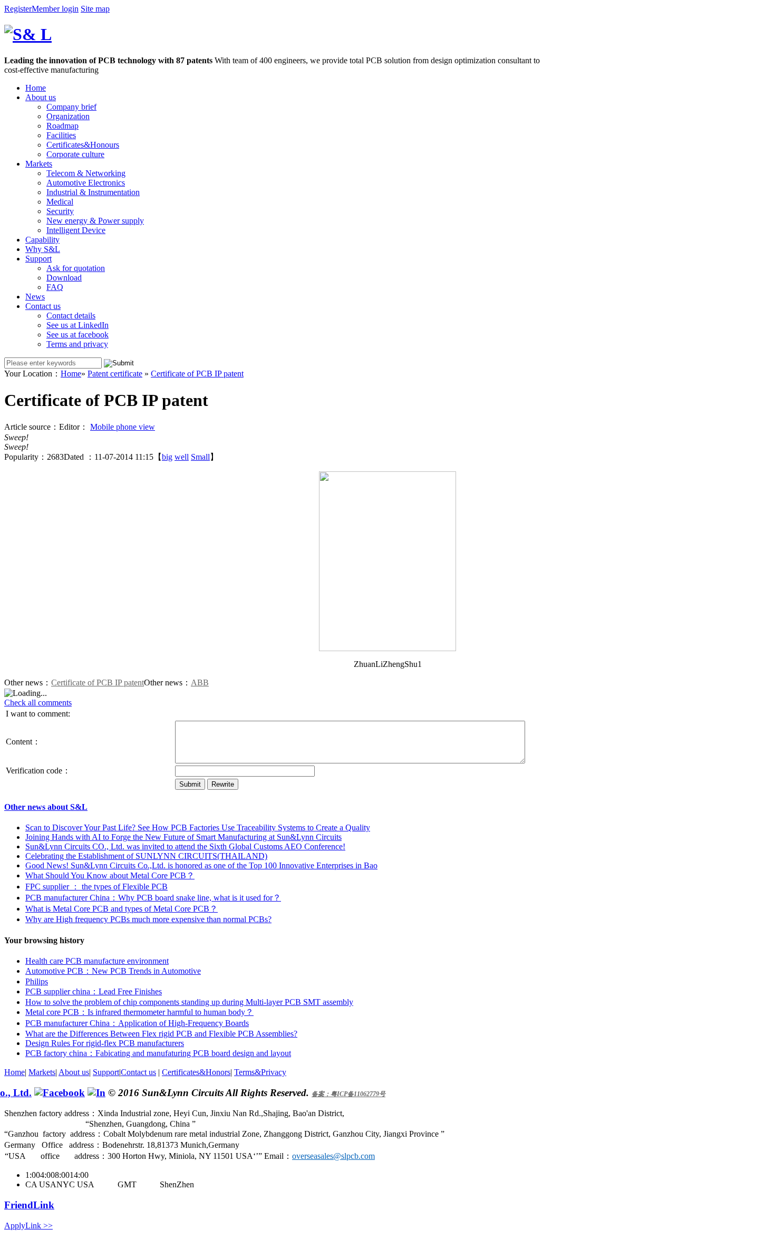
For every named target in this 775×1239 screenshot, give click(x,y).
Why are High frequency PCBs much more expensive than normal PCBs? (148, 919)
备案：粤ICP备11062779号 (348, 1094)
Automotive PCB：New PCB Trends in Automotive (113, 970)
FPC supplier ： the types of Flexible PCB (96, 886)
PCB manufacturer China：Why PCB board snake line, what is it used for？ (153, 897)
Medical (59, 201)
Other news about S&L (46, 806)
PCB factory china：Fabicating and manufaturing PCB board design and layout (158, 1053)
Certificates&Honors (196, 1072)
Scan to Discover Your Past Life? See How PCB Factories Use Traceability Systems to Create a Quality (197, 827)
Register (18, 8)
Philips (36, 981)
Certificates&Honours (82, 144)
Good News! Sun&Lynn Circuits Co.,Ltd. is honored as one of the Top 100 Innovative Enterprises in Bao (201, 865)
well (182, 456)
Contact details (70, 315)
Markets (38, 163)
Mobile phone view (122, 426)
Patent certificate (115, 373)
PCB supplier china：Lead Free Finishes (93, 991)
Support (38, 258)
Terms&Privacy (260, 1072)
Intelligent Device (75, 230)
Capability (42, 239)
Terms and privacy (77, 344)
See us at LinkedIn (77, 325)
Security (60, 211)
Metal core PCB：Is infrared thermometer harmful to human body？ (139, 1012)
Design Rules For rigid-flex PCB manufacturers (104, 1043)
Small (200, 456)
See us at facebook (77, 334)
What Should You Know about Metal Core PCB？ (110, 875)
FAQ (54, 287)
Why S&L (42, 249)
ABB (200, 682)
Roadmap (62, 125)
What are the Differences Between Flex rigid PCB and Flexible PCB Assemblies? (161, 1033)
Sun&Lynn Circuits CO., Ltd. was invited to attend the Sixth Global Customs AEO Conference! (185, 846)
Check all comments (38, 702)
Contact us (43, 306)
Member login (55, 8)
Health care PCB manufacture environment (97, 960)
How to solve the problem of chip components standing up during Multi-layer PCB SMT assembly (189, 1002)
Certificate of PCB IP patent (197, 373)
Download (64, 277)
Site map (95, 8)
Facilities (61, 135)
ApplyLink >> (28, 1225)
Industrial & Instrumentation (93, 192)
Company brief (71, 106)
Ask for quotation (75, 268)
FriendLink (29, 1205)
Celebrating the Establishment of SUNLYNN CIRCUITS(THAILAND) (146, 855)
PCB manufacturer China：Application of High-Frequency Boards (137, 1023)
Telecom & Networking (85, 173)
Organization (68, 116)
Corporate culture (75, 154)
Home (35, 87)
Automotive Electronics (85, 182)
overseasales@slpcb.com (333, 1155)
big (167, 456)
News (35, 296)
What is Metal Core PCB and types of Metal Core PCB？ (121, 908)
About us (40, 97)
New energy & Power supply (95, 220)
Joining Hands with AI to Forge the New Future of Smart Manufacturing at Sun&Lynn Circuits (183, 837)
